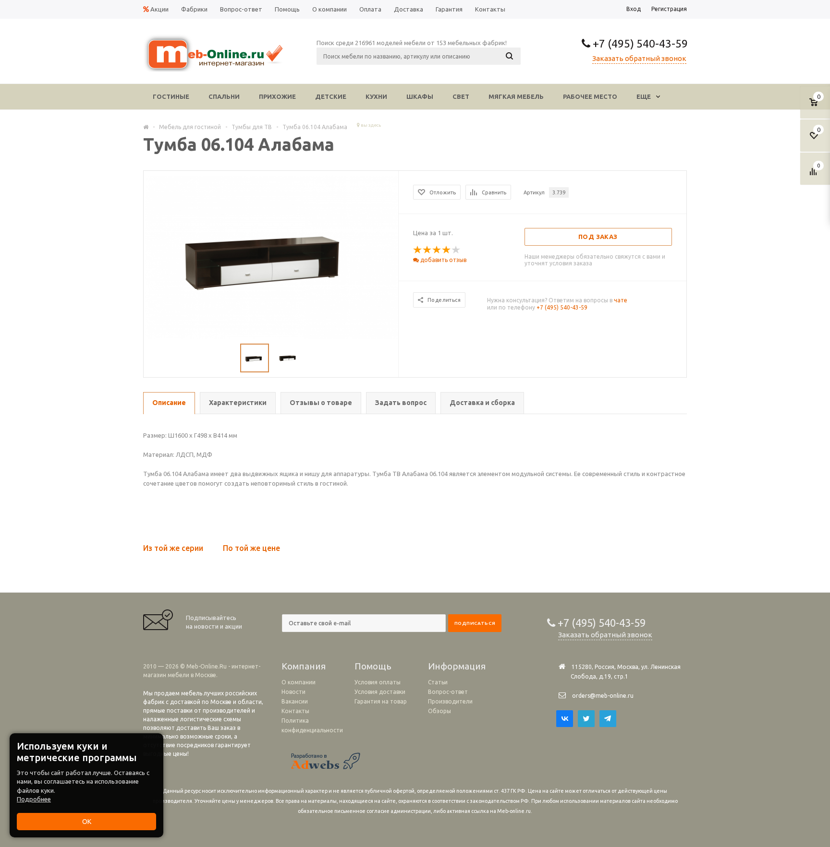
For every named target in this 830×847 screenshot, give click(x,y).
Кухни (376, 96)
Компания (303, 666)
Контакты (295, 711)
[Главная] (145, 126)
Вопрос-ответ (448, 692)
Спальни (224, 96)
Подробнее (34, 799)
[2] (427, 250)
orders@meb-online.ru (603, 695)
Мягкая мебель (516, 96)
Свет (460, 96)
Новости (293, 692)
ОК (86, 821)
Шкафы (419, 96)
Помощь (372, 666)
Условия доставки (379, 692)
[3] (437, 250)
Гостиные (171, 96)
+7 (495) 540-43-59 (639, 43)
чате (620, 300)
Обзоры (439, 711)
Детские (330, 96)
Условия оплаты (377, 682)
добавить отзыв (442, 260)
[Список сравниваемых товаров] (815, 175)
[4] (447, 250)
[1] (418, 250)
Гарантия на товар (380, 701)
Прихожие (277, 96)
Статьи (438, 682)
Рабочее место (590, 96)
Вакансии (294, 701)
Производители (450, 701)
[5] (456, 250)
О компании (298, 682)
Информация (457, 666)
